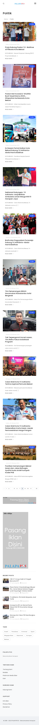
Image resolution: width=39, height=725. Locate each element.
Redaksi (5, 672)
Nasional (20, 635)
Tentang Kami (7, 669)
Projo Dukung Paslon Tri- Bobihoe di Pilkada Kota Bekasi (19, 48)
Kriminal (24, 632)
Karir (4, 678)
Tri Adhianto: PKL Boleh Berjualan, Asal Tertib (23, 598)
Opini (32, 632)
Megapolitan (8, 635)
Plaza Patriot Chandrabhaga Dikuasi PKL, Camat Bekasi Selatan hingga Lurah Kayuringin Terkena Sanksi (22, 589)
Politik (12, 19)
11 (30, 488)
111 (36, 488)
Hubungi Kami (7, 690)
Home (6, 19)
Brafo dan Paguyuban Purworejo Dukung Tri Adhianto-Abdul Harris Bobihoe (19, 242)
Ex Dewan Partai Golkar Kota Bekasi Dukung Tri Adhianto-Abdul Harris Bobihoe (17, 150)
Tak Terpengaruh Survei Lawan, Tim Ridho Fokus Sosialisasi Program (18, 339)
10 (27, 488)
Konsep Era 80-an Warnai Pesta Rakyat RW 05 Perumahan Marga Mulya (21, 607)
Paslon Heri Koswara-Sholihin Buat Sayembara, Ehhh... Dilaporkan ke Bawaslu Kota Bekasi (18, 97)
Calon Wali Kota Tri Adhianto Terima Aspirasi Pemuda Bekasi (18, 383)
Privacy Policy (7, 704)
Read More (9, 58)
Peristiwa (15, 632)
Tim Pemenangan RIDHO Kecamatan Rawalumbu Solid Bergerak (18, 293)
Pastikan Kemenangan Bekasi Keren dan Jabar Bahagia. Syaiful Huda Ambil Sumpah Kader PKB (18, 469)
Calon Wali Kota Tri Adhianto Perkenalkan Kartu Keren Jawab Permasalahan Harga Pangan (19, 428)
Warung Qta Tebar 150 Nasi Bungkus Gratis (22, 616)
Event (6, 632)
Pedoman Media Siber (10, 675)
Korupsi (29, 635)
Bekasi (6, 639)
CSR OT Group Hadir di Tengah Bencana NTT (20, 580)
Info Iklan (6, 701)
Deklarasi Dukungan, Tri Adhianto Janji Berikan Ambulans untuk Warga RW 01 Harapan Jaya (18, 195)
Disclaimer (6, 707)
